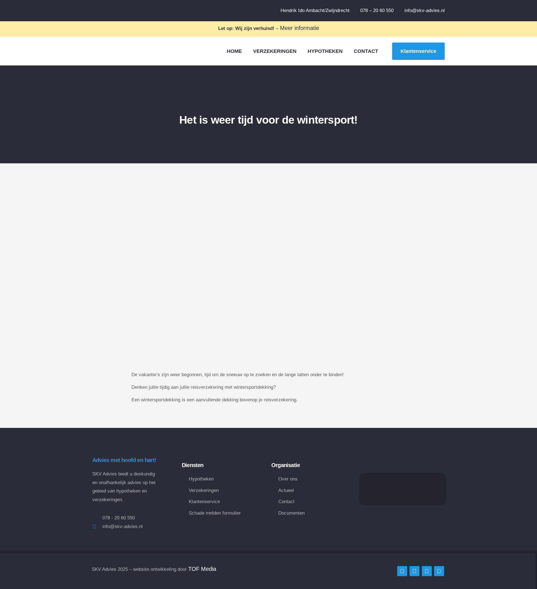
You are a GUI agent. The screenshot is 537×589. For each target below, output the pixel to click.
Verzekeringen (274, 51)
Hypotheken (325, 51)
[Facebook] (414, 571)
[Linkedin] (427, 571)
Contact (366, 51)
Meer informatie (298, 28)
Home (234, 51)
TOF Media (202, 569)
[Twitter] (402, 571)
